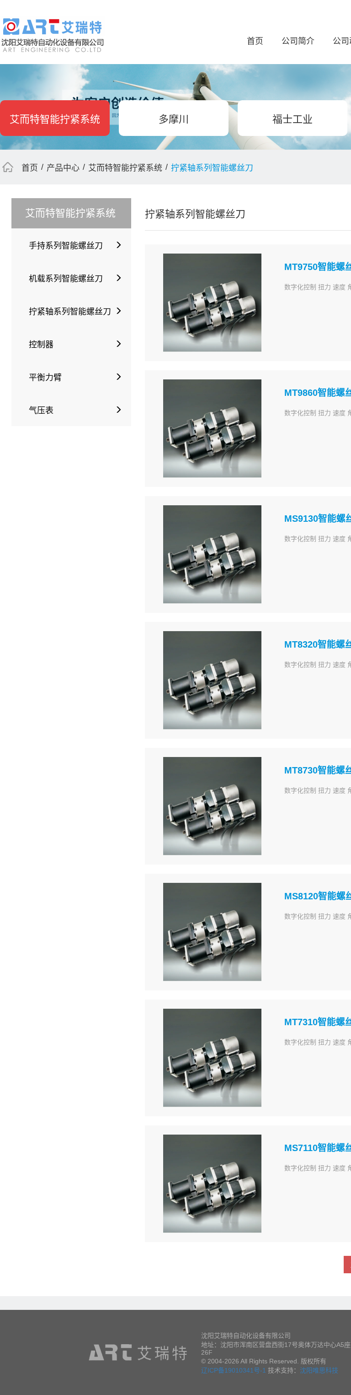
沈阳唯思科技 (319, 1370)
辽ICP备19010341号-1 (233, 1370)
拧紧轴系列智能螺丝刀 (70, 311)
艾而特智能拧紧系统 (55, 119)
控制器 (41, 344)
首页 (255, 41)
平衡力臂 (45, 377)
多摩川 (174, 119)
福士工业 (292, 119)
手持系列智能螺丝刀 (66, 245)
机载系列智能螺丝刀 (66, 278)
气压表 (41, 410)
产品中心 (63, 168)
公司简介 (298, 41)
